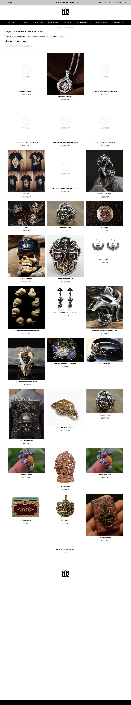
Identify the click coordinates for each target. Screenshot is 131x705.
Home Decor (101, 22)
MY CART (116, 2)
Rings (25, 22)
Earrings (67, 22)
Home (59, 27)
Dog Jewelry (118, 22)
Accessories (82, 22)
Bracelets (38, 22)
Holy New (11, 22)
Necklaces (53, 22)
